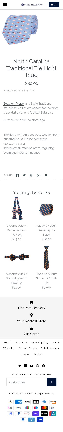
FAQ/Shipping (39, 342)
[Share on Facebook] (17, 175)
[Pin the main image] (31, 175)
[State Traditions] (31, 5)
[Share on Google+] (39, 175)
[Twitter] (19, 365)
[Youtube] (31, 365)
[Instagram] (37, 365)
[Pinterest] (43, 365)
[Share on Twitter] (24, 175)
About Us (21, 342)
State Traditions (25, 393)
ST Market (9, 348)
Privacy (24, 354)
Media (56, 342)
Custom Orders (28, 348)
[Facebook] (25, 365)
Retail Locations (50, 348)
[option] (31, 30)
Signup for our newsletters (32, 374)
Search (7, 342)
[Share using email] (46, 175)
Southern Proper (14, 103)
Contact (38, 354)
